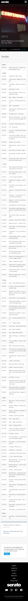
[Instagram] (11, 590)
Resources (14, 575)
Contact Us (14, 568)
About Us (14, 570)
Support (14, 565)
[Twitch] (16, 590)
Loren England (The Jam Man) (16, 49)
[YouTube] (6, 590)
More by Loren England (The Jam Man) (13, 532)
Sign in (7, 553)
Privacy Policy (14, 580)
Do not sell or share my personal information (14, 596)
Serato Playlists (4, 49)
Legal (14, 578)
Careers (14, 573)
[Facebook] (21, 590)
